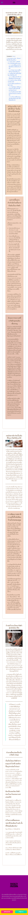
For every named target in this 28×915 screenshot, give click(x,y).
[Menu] (2, 2)
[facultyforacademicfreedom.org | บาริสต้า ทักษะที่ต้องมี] (14, 2)
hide (14, 56)
